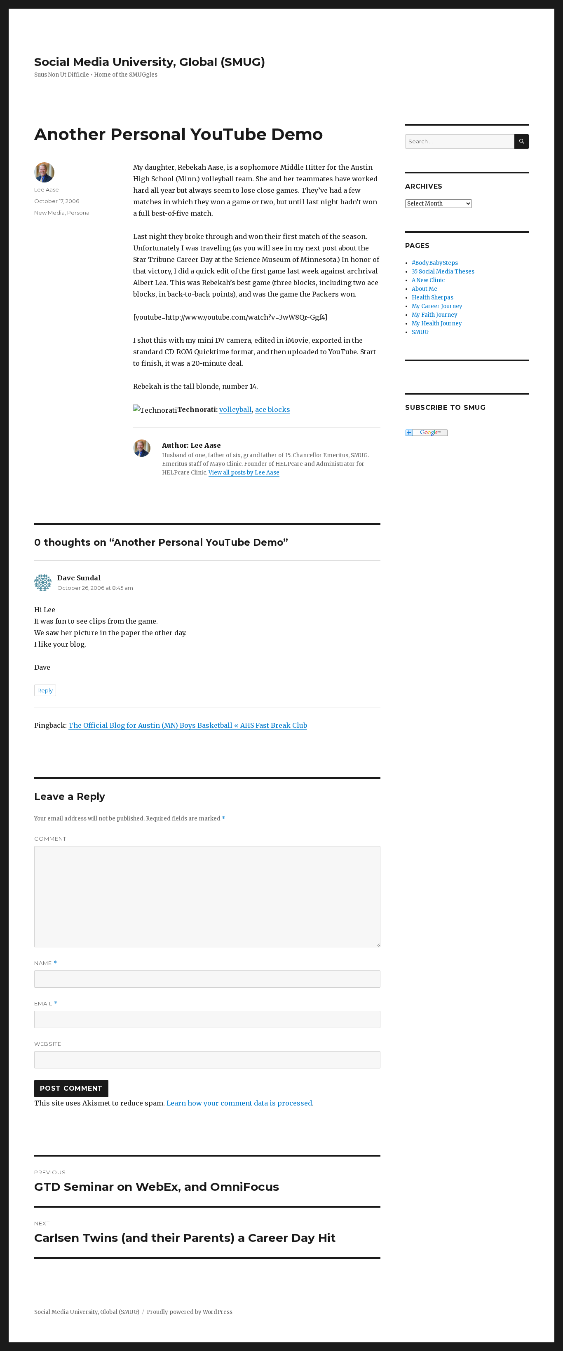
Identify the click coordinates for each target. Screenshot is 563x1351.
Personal (79, 212)
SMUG (420, 332)
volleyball (235, 409)
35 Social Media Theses (443, 271)
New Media (49, 212)
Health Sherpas (432, 297)
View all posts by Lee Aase (244, 472)
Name (45, 963)
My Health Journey (437, 323)
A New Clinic (428, 280)
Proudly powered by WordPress (189, 1312)
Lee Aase (46, 189)
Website (47, 1043)
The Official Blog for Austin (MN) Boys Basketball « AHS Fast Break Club (187, 725)
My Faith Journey (434, 314)
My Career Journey (437, 306)
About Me (424, 288)
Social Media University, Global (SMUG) (149, 62)
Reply (45, 690)
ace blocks (272, 409)
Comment (50, 838)
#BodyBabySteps (435, 262)
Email (46, 1003)
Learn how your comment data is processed (239, 1103)
